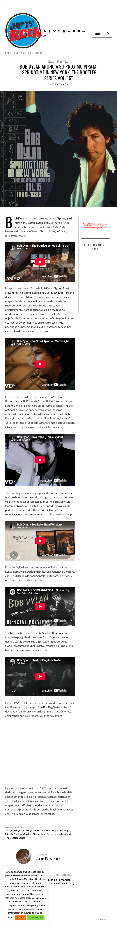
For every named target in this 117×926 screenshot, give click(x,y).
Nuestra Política (36, 917)
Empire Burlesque (61, 830)
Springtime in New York (59, 834)
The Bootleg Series (15, 837)
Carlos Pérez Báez (60, 84)
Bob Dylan (16, 830)
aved (7, 830)
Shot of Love (39, 834)
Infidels (9, 834)
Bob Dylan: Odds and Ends (37, 830)
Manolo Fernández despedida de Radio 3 (57, 879)
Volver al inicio (102, 919)
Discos (51, 61)
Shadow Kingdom (23, 834)
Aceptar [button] (20, 917)
